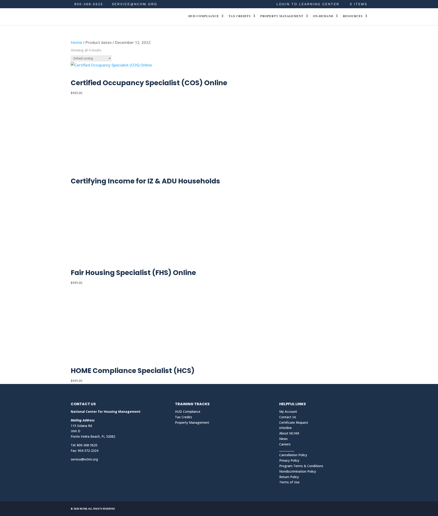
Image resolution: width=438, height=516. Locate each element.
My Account (288, 411)
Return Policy (289, 477)
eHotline (285, 428)
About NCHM (289, 433)
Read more (88, 172)
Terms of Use (289, 482)
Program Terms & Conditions (301, 466)
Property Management (281, 16)
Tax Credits (240, 16)
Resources (353, 16)
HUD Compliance (203, 16)
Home (76, 42)
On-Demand (323, 16)
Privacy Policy (289, 460)
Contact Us (287, 417)
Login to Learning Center (307, 4)
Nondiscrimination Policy (297, 471)
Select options (91, 74)
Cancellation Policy (293, 455)
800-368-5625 (88, 4)
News (283, 439)
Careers (285, 444)
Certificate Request (293, 422)
